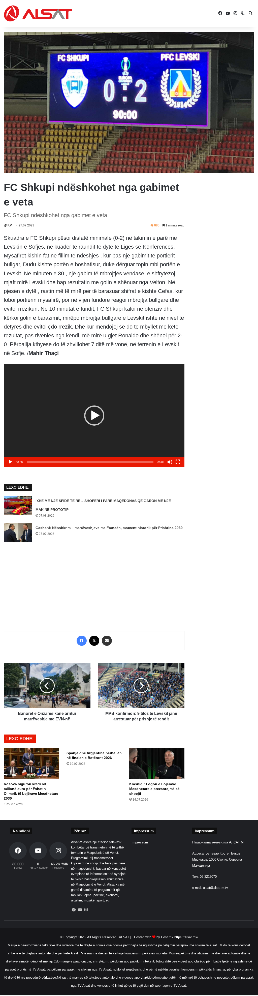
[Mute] (169, 461)
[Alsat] (38, 13)
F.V (10, 225)
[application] (94, 415)
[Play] (10, 461)
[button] (94, 415)
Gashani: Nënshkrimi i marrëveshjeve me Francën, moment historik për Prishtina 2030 (109, 528)
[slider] (90, 462)
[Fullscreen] (177, 461)
